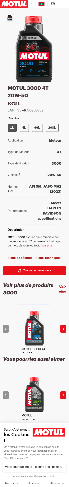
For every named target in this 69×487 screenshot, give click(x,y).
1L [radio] (12, 127)
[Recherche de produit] (31, 4)
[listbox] (34, 328)
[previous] (6, 329)
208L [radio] (52, 127)
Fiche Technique (48, 257)
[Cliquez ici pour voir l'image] (10, 17)
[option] (34, 328)
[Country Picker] (41, 4)
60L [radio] (37, 127)
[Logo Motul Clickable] (14, 4)
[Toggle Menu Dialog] (63, 4)
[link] (34, 270)
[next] (63, 329)
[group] (33, 128)
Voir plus (62, 289)
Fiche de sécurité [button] (20, 257)
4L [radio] (24, 127)
